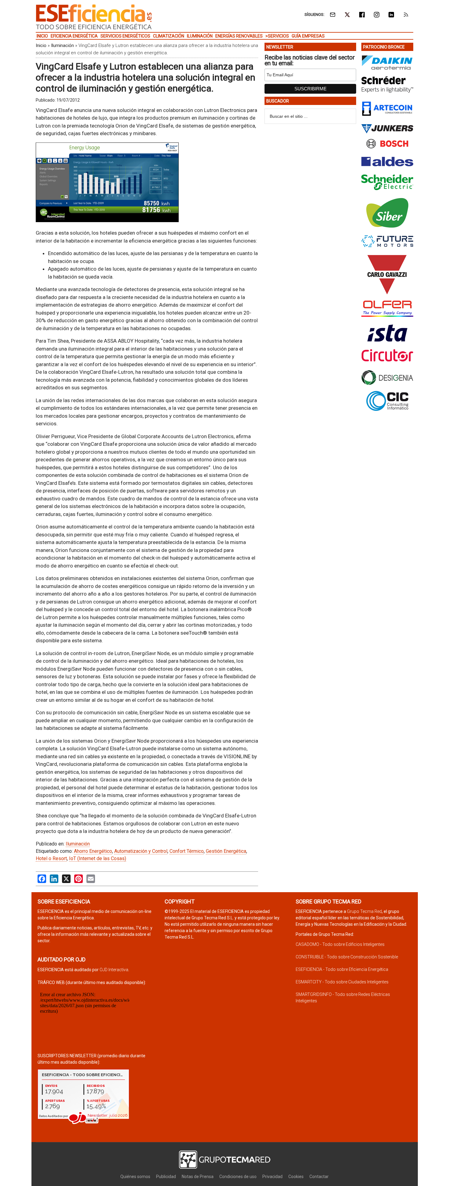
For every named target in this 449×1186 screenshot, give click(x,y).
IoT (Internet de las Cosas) (97, 858)
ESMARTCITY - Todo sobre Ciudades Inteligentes (342, 981)
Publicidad (166, 1176)
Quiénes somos (135, 1176)
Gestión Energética (226, 851)
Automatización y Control (140, 851)
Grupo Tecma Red (364, 911)
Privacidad (272, 1176)
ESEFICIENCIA (94, 17)
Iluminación (62, 45)
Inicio (41, 45)
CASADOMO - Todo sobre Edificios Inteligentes (340, 944)
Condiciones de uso (238, 1176)
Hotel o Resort (51, 858)
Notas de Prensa (198, 1176)
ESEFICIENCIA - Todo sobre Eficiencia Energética (342, 969)
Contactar (319, 1176)
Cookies (296, 1176)
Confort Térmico (187, 851)
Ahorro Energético (93, 851)
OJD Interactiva (114, 969)
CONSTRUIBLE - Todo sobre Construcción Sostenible (347, 956)
